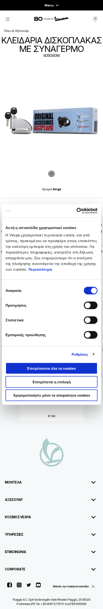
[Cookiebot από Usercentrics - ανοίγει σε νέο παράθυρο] (76, 211)
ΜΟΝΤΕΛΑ (13, 482)
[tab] (51, 174)
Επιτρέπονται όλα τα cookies (51, 368)
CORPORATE (15, 569)
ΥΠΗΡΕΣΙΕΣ (14, 534)
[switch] (90, 305)
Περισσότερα (40, 269)
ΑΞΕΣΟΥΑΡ (14, 500)
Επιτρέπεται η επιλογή (52, 382)
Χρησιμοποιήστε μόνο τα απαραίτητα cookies (51, 395)
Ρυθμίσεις (80, 354)
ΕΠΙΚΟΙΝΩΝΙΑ (15, 552)
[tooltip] (51, 174)
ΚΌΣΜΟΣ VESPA (18, 517)
